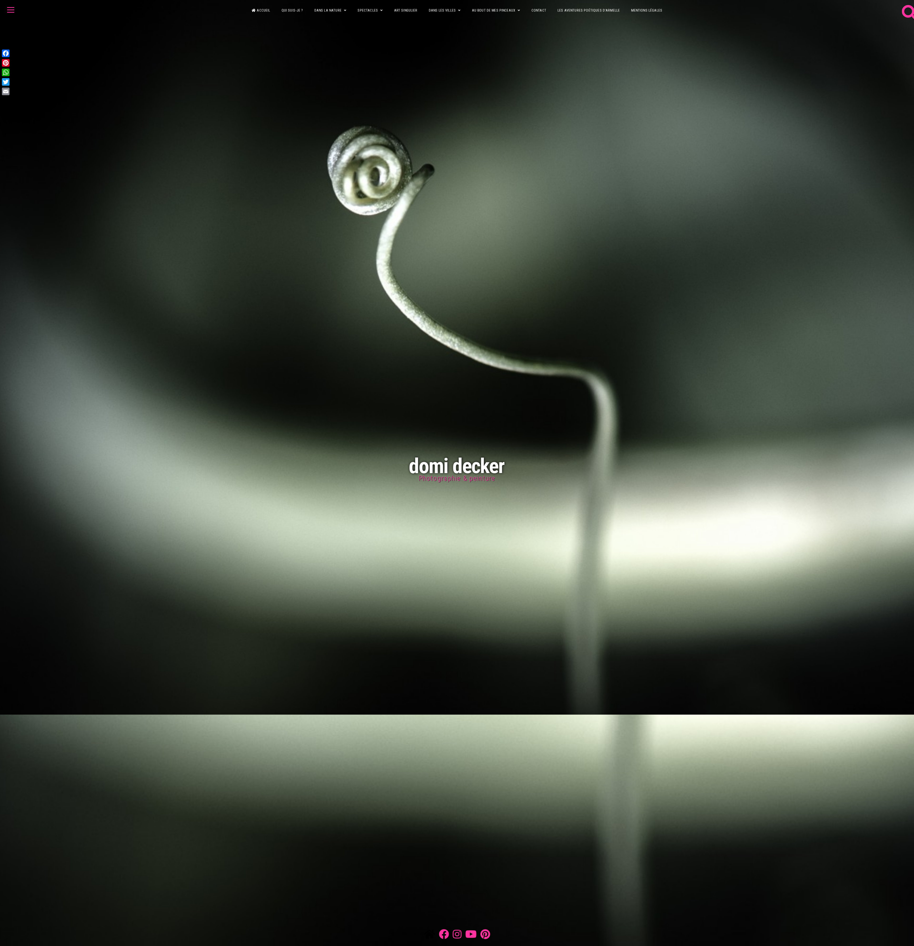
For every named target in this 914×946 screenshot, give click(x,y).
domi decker (456, 465)
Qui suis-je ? (292, 11)
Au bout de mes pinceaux (493, 11)
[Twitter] (5, 82)
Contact (539, 11)
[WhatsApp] (5, 72)
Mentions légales (646, 11)
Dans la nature (328, 11)
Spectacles (368, 11)
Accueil (263, 11)
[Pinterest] (5, 63)
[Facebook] (5, 53)
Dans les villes (442, 11)
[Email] (5, 91)
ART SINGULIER (405, 11)
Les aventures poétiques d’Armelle (588, 11)
